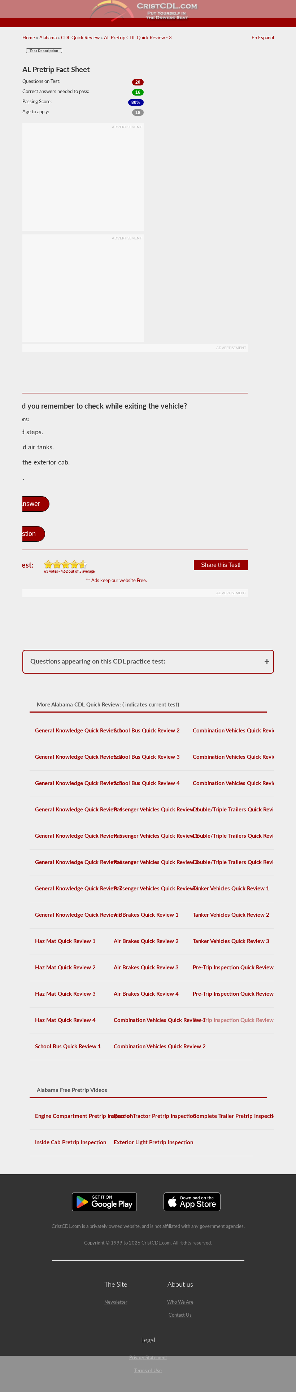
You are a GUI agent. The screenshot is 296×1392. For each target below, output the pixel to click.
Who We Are (180, 1302)
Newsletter (115, 1302)
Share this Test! (220, 565)
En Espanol (263, 38)
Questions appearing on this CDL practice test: (97, 661)
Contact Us (180, 1315)
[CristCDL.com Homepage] (148, 20)
